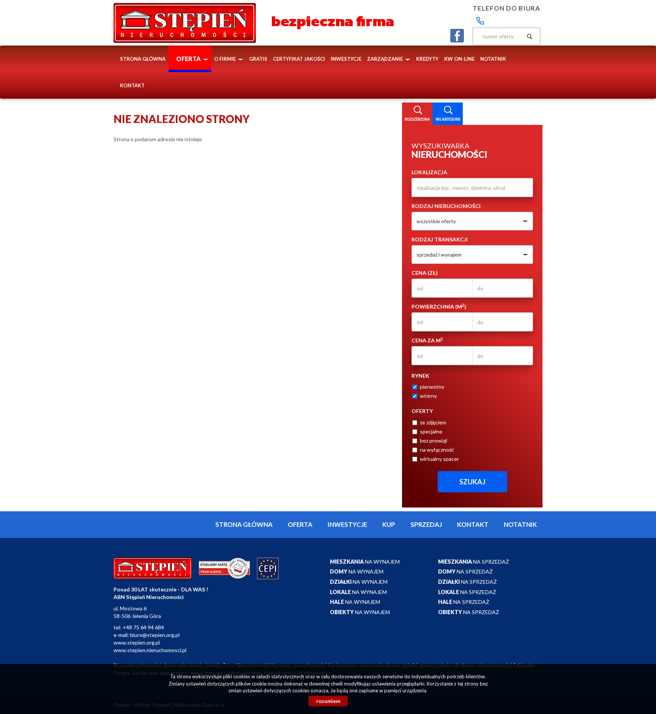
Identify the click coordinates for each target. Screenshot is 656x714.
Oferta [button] (189, 58)
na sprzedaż (473, 561)
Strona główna (143, 59)
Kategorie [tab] (447, 113)
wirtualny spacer (439, 459)
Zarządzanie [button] (385, 59)
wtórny (428, 395)
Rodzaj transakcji (440, 239)
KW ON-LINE (459, 59)
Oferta (300, 524)
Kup (388, 524)
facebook (457, 36)
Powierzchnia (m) (439, 306)
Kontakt (132, 85)
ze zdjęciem (433, 422)
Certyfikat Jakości (299, 59)
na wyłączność (437, 449)
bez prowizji (433, 440)
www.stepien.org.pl (137, 642)
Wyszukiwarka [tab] (417, 113)
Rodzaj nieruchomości (446, 206)
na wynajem (365, 561)
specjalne (431, 431)
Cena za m (427, 340)
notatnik (493, 59)
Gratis (258, 59)
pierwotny (432, 386)
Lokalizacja (429, 172)
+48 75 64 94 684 (143, 627)
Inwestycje (346, 59)
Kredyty (427, 59)
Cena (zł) (425, 273)
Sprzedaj (426, 524)
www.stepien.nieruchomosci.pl (150, 650)
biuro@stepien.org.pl (155, 635)
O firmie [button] (225, 59)
